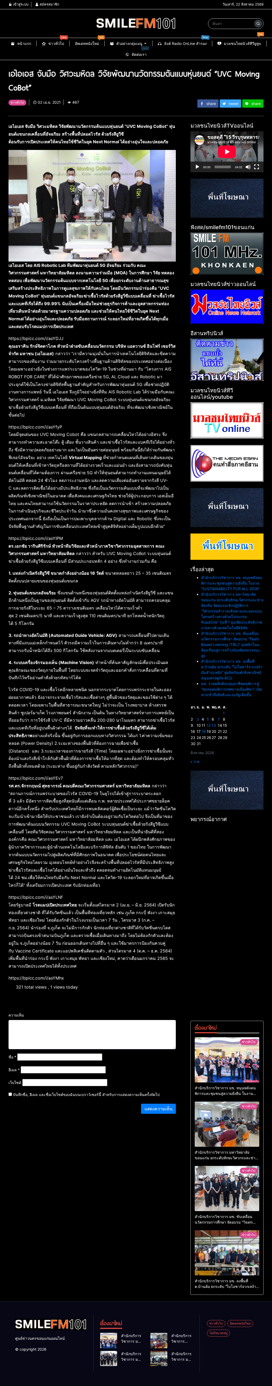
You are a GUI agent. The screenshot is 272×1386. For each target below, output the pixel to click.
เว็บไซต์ (14, 1082)
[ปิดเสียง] (248, 167)
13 (214, 725)
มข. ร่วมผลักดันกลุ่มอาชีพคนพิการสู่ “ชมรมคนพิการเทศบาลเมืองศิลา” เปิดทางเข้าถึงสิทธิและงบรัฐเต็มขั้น (231, 689)
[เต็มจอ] (256, 167)
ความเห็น (16, 1015)
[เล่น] (197, 167)
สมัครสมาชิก (49, 4)
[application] (227, 151)
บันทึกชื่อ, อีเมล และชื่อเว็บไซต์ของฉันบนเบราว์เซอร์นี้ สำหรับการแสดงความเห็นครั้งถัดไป (86, 1094)
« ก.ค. (195, 761)
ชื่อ (12, 1057)
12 (209, 725)
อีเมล (14, 1070)
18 (204, 731)
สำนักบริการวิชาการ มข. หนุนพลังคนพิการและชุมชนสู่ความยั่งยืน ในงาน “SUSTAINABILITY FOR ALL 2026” (231, 583)
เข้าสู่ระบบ (20, 4)
